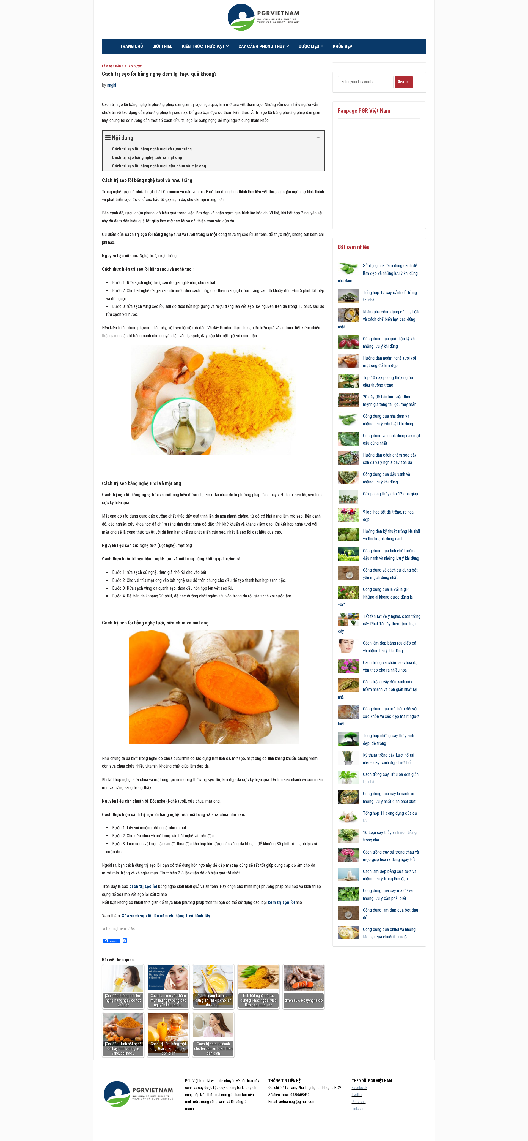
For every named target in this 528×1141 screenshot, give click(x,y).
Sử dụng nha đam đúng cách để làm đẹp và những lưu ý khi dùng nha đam (378, 273)
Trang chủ (131, 46)
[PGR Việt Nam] (264, 18)
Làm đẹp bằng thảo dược (122, 66)
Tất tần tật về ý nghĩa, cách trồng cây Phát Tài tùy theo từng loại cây (379, 624)
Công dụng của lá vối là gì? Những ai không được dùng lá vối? (375, 597)
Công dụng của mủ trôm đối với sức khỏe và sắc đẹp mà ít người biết (378, 716)
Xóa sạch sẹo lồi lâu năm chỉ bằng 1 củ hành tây (166, 916)
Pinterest (359, 1101)
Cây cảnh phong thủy (261, 46)
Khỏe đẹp (342, 46)
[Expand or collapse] (318, 137)
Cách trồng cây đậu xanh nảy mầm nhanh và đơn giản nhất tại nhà (377, 689)
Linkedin (358, 1108)
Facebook (359, 1087)
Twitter (357, 1095)
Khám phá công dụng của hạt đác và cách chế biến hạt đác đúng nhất (379, 319)
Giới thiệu (162, 46)
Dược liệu (309, 46)
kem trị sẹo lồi (281, 902)
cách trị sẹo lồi (143, 886)
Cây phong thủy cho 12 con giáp (390, 493)
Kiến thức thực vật (203, 46)
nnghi (111, 85)
